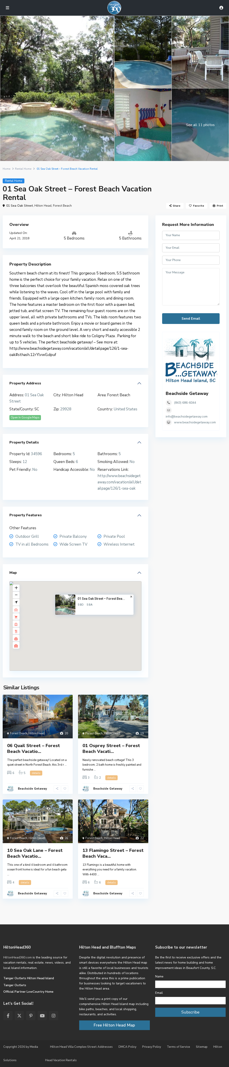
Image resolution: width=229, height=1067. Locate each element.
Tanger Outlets (14, 985)
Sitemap (202, 1047)
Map (13, 572)
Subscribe (190, 1012)
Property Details (24, 442)
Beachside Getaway (32, 789)
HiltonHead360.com (17, 957)
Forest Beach (62, 206)
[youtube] (42, 1015)
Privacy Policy (151, 1047)
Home (6, 169)
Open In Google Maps (25, 418)
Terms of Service (178, 1047)
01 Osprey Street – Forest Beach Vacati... (111, 748)
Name (159, 976)
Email (159, 993)
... (66, 765)
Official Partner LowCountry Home (28, 992)
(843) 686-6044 (185, 403)
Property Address (25, 383)
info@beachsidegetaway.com (187, 416)
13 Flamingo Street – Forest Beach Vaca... (113, 853)
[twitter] (19, 1015)
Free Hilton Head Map (114, 1025)
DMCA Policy (127, 1047)
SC (36, 409)
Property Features (25, 515)
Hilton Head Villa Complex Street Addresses (81, 1047)
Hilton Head (42, 206)
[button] (85, 628)
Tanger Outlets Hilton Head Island (28, 978)
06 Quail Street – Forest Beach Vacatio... (33, 748)
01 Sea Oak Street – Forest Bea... (101, 598)
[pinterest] (30, 1015)
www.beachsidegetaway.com (195, 422)
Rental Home (23, 169)
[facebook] (8, 1015)
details (36, 773)
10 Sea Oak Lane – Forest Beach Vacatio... (35, 853)
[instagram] (53, 1015)
